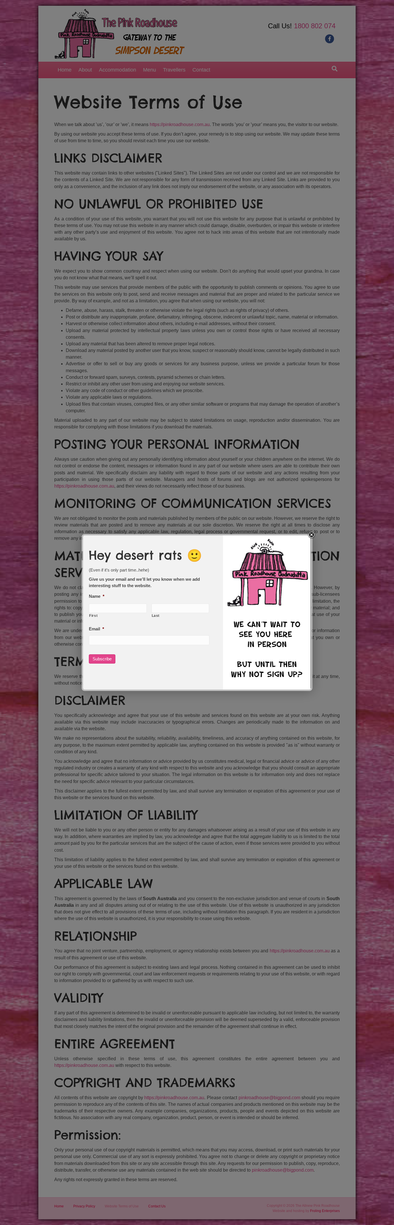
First (93, 616)
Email (96, 628)
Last (156, 616)
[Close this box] (311, 535)
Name (96, 596)
